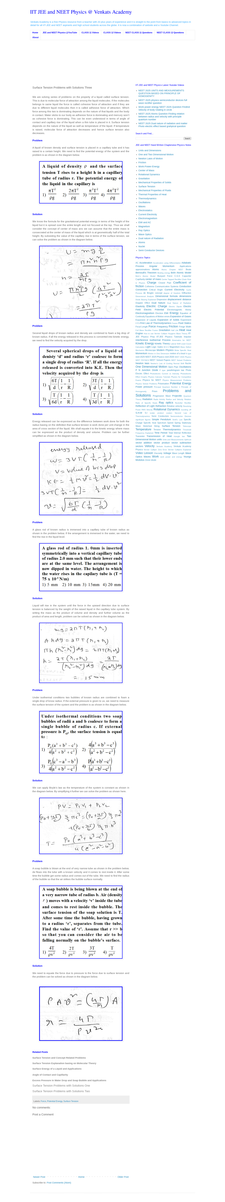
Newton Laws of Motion (150, 158)
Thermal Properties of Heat (152, 194)
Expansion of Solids (168, 320)
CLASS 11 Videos (90, 32)
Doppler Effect (143, 303)
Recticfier (179, 403)
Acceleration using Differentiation (167, 263)
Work (155, 456)
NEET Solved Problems (181, 360)
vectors (139, 446)
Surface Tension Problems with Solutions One (61, 1085)
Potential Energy (54, 1101)
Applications (185, 266)
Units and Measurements (173, 440)
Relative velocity (174, 406)
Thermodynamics (147, 198)
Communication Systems (167, 286)
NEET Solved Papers (160, 360)
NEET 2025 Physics (154, 357)
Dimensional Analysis (145, 296)
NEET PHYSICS (142, 360)
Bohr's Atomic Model (145, 276)
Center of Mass (146, 170)
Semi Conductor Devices (151, 250)
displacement (174, 299)
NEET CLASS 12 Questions (170, 32)
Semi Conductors (160, 416)
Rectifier (187, 403)
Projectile (177, 396)
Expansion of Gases (180, 316)
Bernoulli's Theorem (146, 272)
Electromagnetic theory (179, 309)
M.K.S (166, 347)
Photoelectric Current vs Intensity (164, 374)
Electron (159, 313)
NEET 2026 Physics (183, 357)
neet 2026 (169, 357)
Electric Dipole (175, 306)
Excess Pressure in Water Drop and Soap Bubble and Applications (69, 1080)
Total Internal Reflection (179, 433)
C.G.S (177, 276)
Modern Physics (165, 350)
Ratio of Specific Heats (146, 403)
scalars (169, 413)
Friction (142, 162)
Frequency (162, 326)
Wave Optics (145, 234)
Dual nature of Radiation (151, 238)
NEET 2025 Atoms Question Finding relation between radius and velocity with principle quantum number (161, 116)
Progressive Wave (162, 396)
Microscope (150, 350)
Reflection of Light (145, 406)
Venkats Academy (164, 446)
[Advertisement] (112, 59)
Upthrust (187, 440)
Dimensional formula (166, 296)
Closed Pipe (164, 283)
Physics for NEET (152, 380)
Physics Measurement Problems (176, 380)
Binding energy (163, 273)
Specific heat (149, 423)
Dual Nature (158, 303)
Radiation (147, 399)
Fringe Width (185, 326)
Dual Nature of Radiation (179, 303)
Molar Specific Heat (182, 350)
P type (162, 370)
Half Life (174, 330)
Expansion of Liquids (146, 320)
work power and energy (171, 457)
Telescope (187, 426)
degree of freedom (172, 293)
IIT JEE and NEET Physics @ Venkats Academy (81, 11)
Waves (141, 206)
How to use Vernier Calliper (155, 333)
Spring (177, 423)
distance (186, 299)
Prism (154, 391)
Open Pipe (173, 367)
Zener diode (150, 460)
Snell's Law (177, 420)
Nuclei (141, 246)
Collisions (149, 286)
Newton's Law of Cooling (161, 363)
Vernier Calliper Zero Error (155, 450)
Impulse (187, 336)
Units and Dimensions (149, 150)
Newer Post (39, 1177)
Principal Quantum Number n (167, 387)
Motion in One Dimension (158, 353)
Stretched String (151, 426)
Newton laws (142, 363)
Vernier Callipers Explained (179, 450)
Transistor (140, 436)
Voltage (167, 453)
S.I (146, 413)
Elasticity (140, 306)
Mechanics (140, 350)
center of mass (153, 279)
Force (43, 1101)
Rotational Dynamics (149, 174)
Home (35, 32)
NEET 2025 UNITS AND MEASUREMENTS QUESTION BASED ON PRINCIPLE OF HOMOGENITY (161, 93)
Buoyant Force (165, 276)
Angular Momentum (161, 266)
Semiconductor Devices (180, 416)
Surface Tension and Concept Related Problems (59, 1058)
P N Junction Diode (147, 370)
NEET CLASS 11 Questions (138, 32)
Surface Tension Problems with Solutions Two (61, 1091)
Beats (188, 269)
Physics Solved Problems (146, 384)
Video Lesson (144, 453)
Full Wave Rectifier (144, 330)
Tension (157, 429)
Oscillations (144, 202)
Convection (141, 289)
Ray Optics (144, 230)
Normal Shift (178, 363)
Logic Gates (157, 347)
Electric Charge (156, 306)
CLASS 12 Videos (112, 32)
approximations (143, 269)
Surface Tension (70, 1101)
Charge (151, 282)
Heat (182, 330)
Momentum (141, 353)
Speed (170, 423)
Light (148, 347)
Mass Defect (185, 347)
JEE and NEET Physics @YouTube (60, 32)
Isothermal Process (160, 340)
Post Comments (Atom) (59, 1182)
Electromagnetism (147, 218)
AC (137, 263)
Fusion (155, 330)
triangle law (179, 436)
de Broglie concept (152, 293)
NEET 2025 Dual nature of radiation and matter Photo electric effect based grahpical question (162, 125)
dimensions (185, 296)
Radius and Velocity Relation (178, 399)
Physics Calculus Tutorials (159, 377)
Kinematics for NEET (181, 340)
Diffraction (186, 293)
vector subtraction (181, 442)
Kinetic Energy (145, 343)
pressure (148, 387)
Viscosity (158, 453)
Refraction (160, 406)
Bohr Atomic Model (181, 272)
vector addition (144, 442)
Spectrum (161, 423)
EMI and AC (144, 222)
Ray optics (166, 402)
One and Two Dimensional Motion (156, 154)
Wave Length (178, 453)
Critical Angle (156, 289)
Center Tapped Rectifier (171, 279)
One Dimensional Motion (151, 366)
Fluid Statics (184, 323)
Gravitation (144, 178)
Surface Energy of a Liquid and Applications (57, 1068)
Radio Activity (159, 399)
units (159, 439)
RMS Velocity (147, 410)
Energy (174, 313)
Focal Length (142, 326)
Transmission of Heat (159, 436)
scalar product (157, 413)
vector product (162, 442)
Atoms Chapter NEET (172, 270)
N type (188, 353)
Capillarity (140, 279)
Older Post (123, 1177)
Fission (175, 323)
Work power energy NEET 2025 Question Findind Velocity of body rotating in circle (164, 108)
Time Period (160, 432)
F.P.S (138, 323)
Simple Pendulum (161, 419)
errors (167, 316)
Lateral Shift (175, 344)
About (35, 37)
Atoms (141, 242)
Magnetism (144, 226)
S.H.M (139, 413)
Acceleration (145, 262)
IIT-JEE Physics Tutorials (169, 336)
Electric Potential (154, 309)
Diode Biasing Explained (146, 300)
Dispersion (162, 299)
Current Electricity (147, 214)
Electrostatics (145, 210)
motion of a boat (177, 353)
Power (139, 387)
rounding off (186, 410)
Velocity (150, 446)
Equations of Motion (154, 316)
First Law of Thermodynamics (155, 323)
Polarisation (163, 383)
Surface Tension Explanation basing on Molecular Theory (64, 1063)
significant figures (143, 420)
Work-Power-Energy (149, 166)
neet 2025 (140, 357)
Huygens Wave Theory (177, 333)
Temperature (143, 429)
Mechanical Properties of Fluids (154, 190)
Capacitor (186, 276)
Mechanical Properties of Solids (154, 182)
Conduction (185, 286)
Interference (142, 340)
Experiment (186, 320)
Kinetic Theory (162, 343)
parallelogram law (175, 370)
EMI (166, 313)
